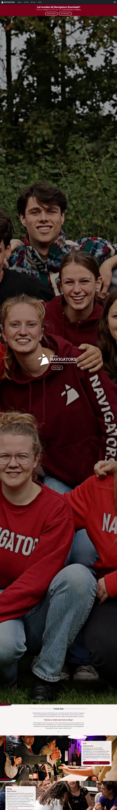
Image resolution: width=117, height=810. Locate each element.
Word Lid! (33, 2)
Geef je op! (96, 763)
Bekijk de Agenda (51, 13)
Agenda (20, 2)
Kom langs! (57, 368)
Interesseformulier (65, 13)
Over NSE (26, 2)
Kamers (40, 2)
